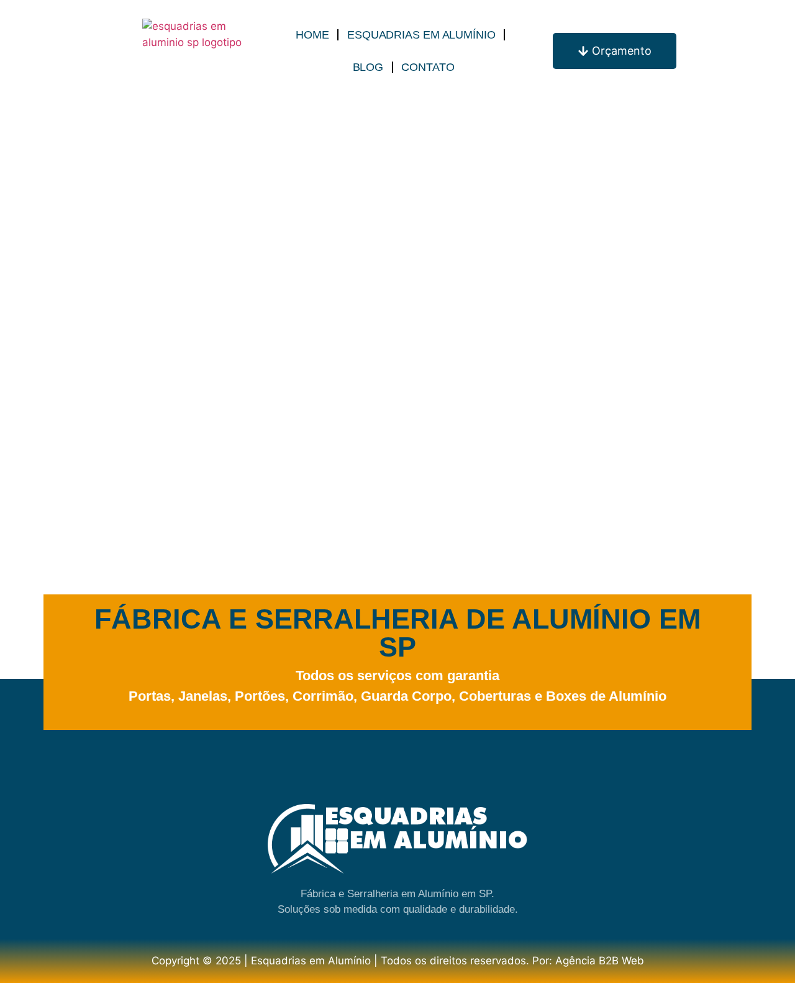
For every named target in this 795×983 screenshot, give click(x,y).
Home (312, 35)
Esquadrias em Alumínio (421, 35)
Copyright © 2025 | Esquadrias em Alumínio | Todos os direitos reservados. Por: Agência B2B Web (398, 960)
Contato (427, 67)
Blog (368, 67)
